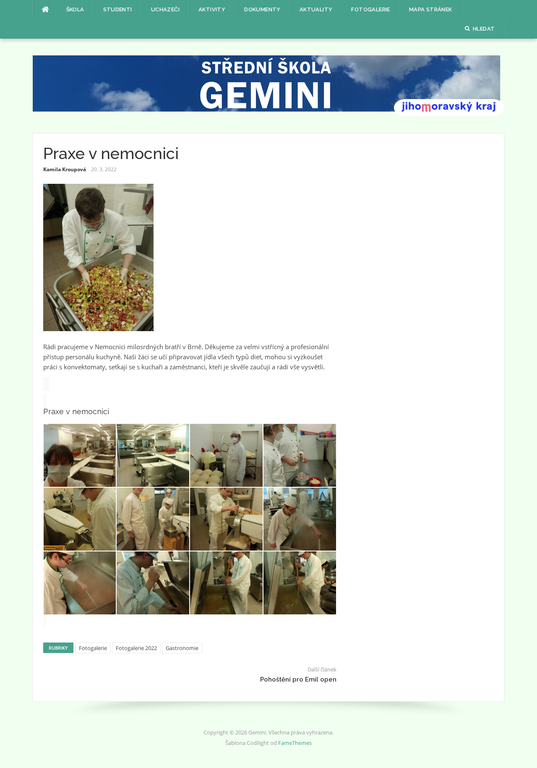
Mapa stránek (430, 9)
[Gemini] (269, 85)
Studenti (117, 9)
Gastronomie (182, 648)
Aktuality (316, 9)
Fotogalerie (370, 9)
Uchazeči (165, 9)
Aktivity (211, 9)
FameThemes (295, 743)
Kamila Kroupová (64, 169)
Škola (75, 9)
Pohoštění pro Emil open (298, 679)
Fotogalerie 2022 (136, 648)
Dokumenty (262, 9)
